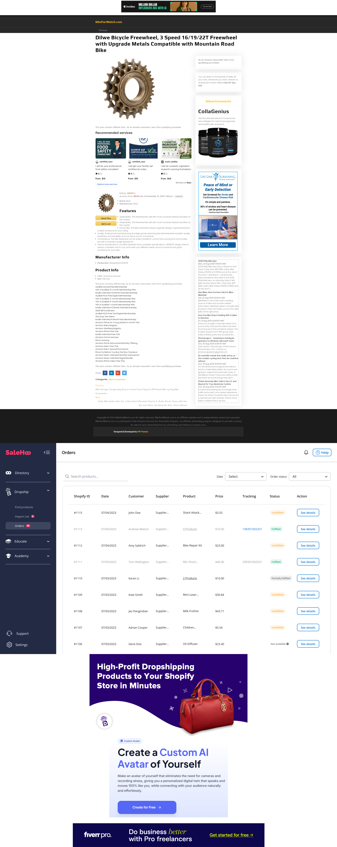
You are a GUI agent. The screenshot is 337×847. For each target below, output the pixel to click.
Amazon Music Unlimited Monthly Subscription (117, 355)
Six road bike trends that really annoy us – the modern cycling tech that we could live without (218, 358)
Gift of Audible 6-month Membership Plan (115, 301)
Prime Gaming (102, 340)
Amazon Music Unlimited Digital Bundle (114, 358)
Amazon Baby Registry (106, 325)
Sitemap (103, 30)
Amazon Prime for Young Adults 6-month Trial (117, 322)
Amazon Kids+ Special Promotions (111, 349)
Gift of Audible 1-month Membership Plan (115, 304)
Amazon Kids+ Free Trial (106, 346)
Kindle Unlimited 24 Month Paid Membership (116, 292)
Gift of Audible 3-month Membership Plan (115, 298)
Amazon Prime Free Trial (106, 331)
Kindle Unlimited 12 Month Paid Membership (116, 307)
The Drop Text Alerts (105, 316)
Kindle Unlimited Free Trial (107, 334)
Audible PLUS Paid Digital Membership (113, 295)
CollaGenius (213, 111)
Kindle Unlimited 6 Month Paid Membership (115, 319)
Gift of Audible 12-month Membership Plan (115, 289)
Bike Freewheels (117, 379)
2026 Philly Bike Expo (207, 261)
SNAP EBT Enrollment (105, 310)
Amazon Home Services (107, 337)
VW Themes (142, 431)
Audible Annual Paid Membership (111, 286)
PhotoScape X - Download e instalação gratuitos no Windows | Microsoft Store (216, 339)
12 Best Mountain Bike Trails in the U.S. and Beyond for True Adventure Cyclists (217, 382)
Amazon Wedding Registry (108, 328)
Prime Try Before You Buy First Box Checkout (116, 352)
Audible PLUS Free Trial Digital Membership (115, 313)
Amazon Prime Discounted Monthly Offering (116, 343)
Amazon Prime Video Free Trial (110, 361)
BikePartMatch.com (108, 22)
